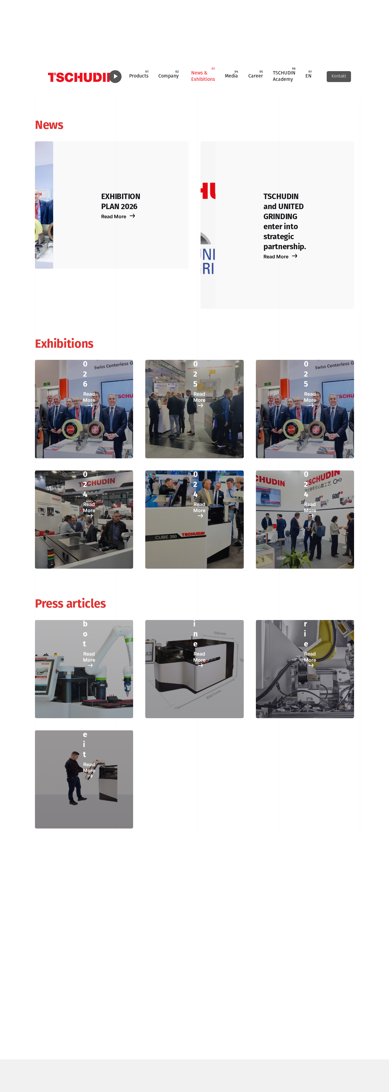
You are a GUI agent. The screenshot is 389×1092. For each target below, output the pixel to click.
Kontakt (339, 76)
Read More (114, 216)
